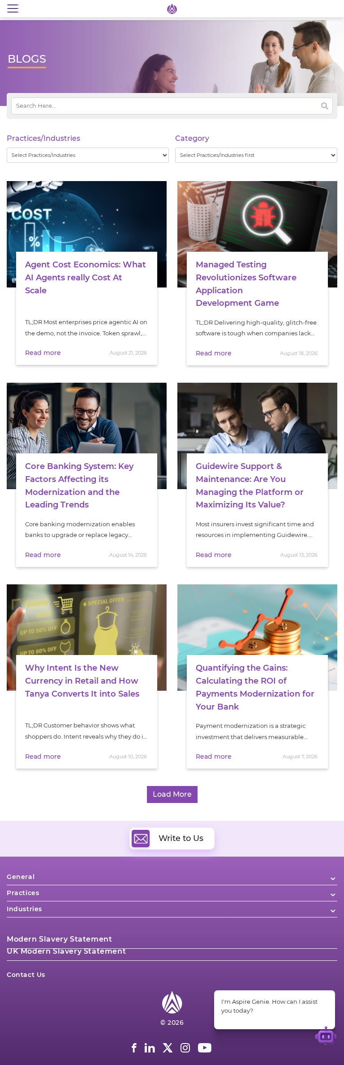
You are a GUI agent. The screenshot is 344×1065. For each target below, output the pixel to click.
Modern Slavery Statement (59, 939)
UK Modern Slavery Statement (66, 951)
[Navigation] (12, 8)
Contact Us (26, 975)
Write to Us (181, 838)
